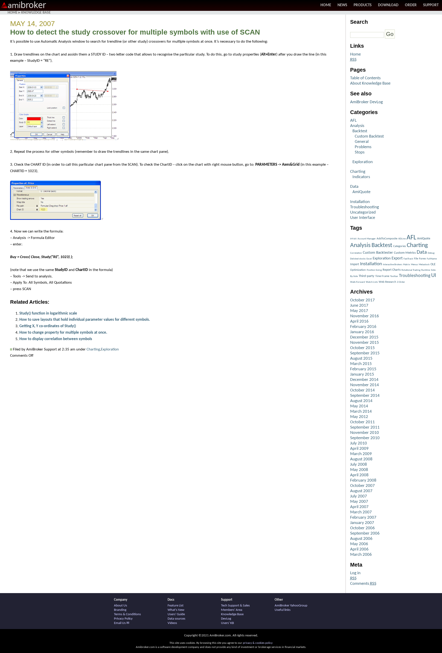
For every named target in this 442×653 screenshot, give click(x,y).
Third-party (366, 276)
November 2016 (364, 316)
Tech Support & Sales (235, 605)
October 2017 (362, 300)
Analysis (357, 126)
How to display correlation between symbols (55, 339)
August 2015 (361, 358)
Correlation (356, 253)
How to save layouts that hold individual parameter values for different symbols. (84, 320)
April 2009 (359, 449)
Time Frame (382, 276)
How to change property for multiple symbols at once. (63, 333)
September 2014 (365, 396)
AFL (353, 120)
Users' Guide (176, 614)
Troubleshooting (364, 207)
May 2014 (359, 406)
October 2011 (362, 422)
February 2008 (363, 480)
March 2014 (361, 411)
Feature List (175, 605)
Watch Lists (372, 282)
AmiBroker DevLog (366, 102)
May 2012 (359, 417)
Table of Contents (365, 78)
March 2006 (361, 555)
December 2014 (364, 380)
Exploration (110, 349)
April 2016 (359, 321)
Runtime (425, 270)
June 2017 (359, 305)
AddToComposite (387, 238)
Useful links (283, 610)
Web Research (387, 281)
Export (397, 258)
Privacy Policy (123, 619)
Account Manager (367, 239)
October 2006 (362, 528)
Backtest (359, 131)
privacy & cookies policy (258, 642)
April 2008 (359, 475)
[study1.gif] (64, 139)
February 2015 (363, 369)
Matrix (406, 264)
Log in (355, 573)
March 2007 (361, 512)
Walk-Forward (357, 282)
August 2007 (361, 491)
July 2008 (358, 464)
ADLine (402, 239)
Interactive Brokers (392, 264)
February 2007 (363, 517)
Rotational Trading (410, 270)
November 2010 (364, 433)
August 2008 (361, 459)
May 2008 (359, 470)
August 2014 (361, 401)
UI (433, 275)
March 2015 (361, 364)
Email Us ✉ (121, 623)
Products (363, 5)
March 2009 (361, 454)
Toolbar (394, 276)
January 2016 (362, 332)
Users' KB (227, 623)
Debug (431, 253)
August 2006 (361, 539)
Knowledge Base (36, 13)
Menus (414, 264)
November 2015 (364, 343)
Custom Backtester (378, 253)
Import (354, 264)
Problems (363, 147)
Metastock (424, 264)
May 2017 (359, 311)
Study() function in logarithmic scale (48, 313)
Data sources (176, 619)
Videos (172, 623)
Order (411, 5)
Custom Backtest (369, 136)
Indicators (361, 177)
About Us (120, 605)
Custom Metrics (405, 253)
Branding (120, 610)
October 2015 (362, 348)
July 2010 (358, 443)
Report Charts (392, 270)
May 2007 (359, 502)
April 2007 (359, 507)
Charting (93, 349)
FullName (432, 259)
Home (325, 5)
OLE (433, 264)
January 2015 (362, 374)
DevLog (226, 619)
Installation (360, 202)
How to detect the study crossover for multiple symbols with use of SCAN (135, 32)
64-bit (353, 239)
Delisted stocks (358, 259)
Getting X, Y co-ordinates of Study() (47, 326)
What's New (176, 610)
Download (388, 5)
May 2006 (359, 544)
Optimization (358, 269)
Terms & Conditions (127, 614)
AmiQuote (361, 192)
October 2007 (362, 486)
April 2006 (359, 549)
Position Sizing (374, 270)
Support (431, 5)
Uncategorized (363, 212)
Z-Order (401, 282)
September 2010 (365, 438)
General (362, 142)
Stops (359, 152)
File (416, 258)
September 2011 (365, 427)
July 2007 (358, 496)
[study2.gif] (56, 219)
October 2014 (362, 390)
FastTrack (408, 259)
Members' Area (231, 610)
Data (354, 187)
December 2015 (364, 337)
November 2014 (364, 385)
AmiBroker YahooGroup (291, 605)
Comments (363, 584)
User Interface (362, 218)
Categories (399, 246)
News (342, 5)
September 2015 (365, 353)
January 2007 (362, 523)
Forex (422, 258)
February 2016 (363, 327)
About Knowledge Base (370, 83)
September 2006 (365, 533)
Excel (369, 259)
